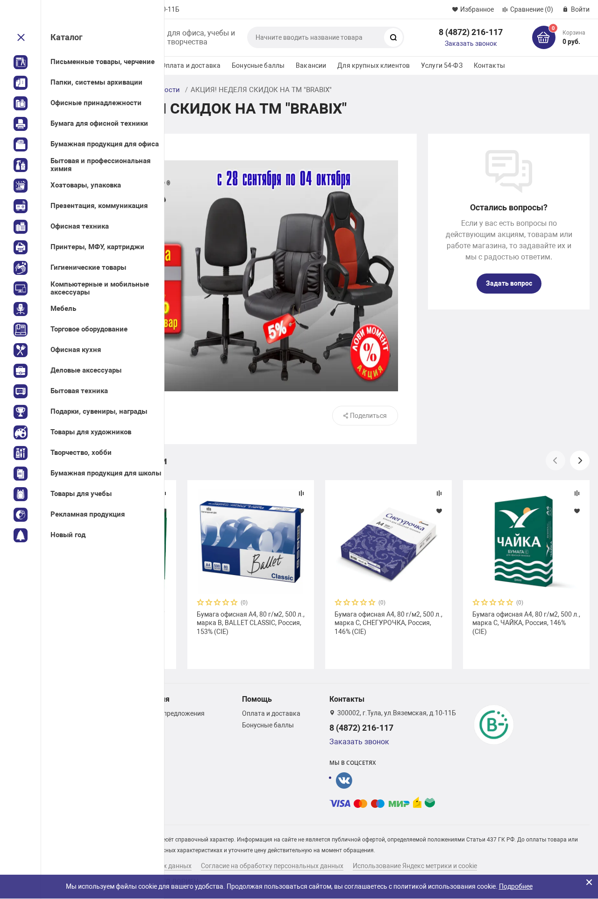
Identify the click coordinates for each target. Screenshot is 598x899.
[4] (226, 603)
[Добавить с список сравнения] (301, 493)
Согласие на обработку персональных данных (272, 866)
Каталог (66, 37)
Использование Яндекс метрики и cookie (415, 866)
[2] (209, 603)
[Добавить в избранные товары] (301, 510)
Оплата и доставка (191, 65)
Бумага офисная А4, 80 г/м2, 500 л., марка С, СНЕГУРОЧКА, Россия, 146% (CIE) (388, 623)
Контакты (489, 65)
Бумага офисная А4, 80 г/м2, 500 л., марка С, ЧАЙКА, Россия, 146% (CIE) (526, 623)
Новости (165, 90)
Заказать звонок (471, 43)
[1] (201, 603)
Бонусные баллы (258, 65)
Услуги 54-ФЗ (442, 65)
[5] (234, 603)
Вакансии (311, 65)
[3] (218, 603)
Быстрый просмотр (250, 542)
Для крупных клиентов (373, 65)
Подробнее (516, 886)
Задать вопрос (509, 283)
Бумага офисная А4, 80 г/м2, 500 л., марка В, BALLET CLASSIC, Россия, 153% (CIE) (251, 623)
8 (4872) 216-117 (471, 32)
